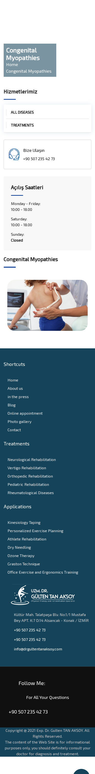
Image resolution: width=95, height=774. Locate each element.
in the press (18, 396)
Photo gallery (19, 421)
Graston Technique (23, 563)
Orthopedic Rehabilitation (30, 476)
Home (12, 380)
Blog (11, 404)
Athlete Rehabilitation (26, 539)
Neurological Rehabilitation (31, 459)
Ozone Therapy (20, 555)
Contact (14, 429)
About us (15, 388)
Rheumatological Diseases (30, 492)
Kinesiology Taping (23, 522)
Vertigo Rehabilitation (26, 467)
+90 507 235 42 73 (30, 629)
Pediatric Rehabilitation (28, 484)
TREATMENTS (22, 125)
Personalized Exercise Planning (35, 530)
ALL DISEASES (22, 112)
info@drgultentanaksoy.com (38, 649)
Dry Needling (19, 547)
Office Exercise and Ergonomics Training (42, 572)
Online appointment (25, 413)
